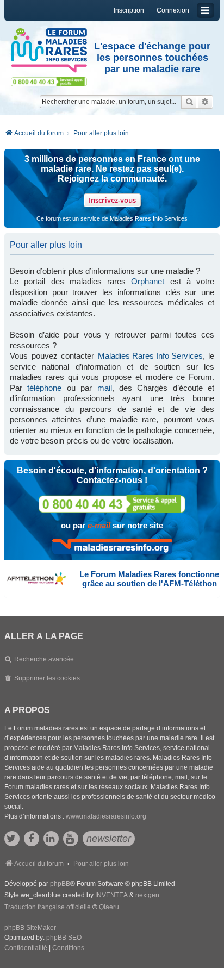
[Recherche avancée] (205, 101)
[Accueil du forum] (49, 50)
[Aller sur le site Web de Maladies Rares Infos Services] (112, 546)
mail (104, 387)
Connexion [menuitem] (173, 10)
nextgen (147, 895)
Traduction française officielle (47, 907)
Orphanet (147, 281)
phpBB (60, 884)
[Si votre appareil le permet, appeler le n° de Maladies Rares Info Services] (112, 504)
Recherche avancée (44, 659)
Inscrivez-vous (112, 200)
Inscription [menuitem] (129, 10)
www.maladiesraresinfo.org (106, 816)
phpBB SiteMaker (30, 928)
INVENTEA (111, 895)
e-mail (99, 525)
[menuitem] (25, 948)
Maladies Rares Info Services (150, 355)
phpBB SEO (64, 937)
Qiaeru (109, 907)
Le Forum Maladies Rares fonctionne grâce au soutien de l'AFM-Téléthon (149, 579)
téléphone (44, 387)
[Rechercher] (189, 101)
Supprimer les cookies (47, 678)
